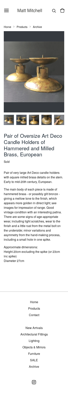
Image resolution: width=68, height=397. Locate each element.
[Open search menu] (54, 10)
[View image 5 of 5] (59, 120)
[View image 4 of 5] (46, 120)
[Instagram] (34, 382)
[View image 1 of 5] (9, 120)
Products (22, 27)
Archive (37, 27)
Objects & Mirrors (34, 347)
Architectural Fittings (34, 334)
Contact (34, 315)
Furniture (34, 353)
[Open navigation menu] (6, 10)
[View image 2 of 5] (21, 120)
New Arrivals (34, 328)
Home (7, 27)
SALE (34, 360)
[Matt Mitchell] (30, 10)
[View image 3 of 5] (34, 120)
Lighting (34, 340)
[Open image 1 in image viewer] (34, 71)
